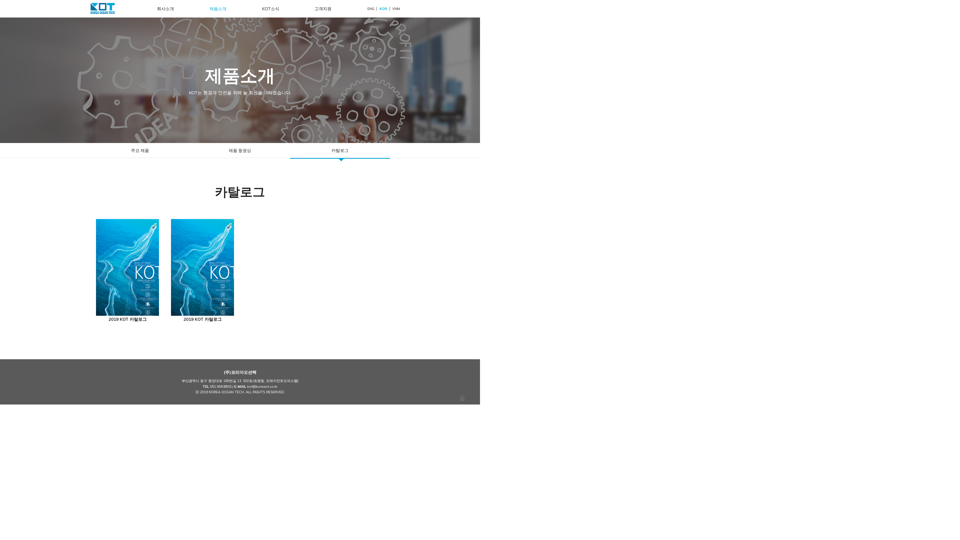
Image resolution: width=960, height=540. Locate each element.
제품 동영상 (240, 150)
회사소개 (165, 8)
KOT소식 (270, 8)
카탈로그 (340, 150)
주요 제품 (140, 150)
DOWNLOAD (127, 267)
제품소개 (218, 8)
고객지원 (323, 8)
